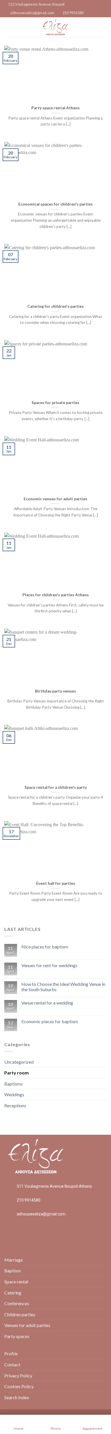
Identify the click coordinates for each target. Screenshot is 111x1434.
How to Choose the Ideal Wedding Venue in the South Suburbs (63, 986)
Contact (12, 1364)
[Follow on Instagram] (103, 30)
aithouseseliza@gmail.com (41, 1214)
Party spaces (16, 1336)
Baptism (12, 1270)
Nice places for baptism (44, 946)
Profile (11, 1353)
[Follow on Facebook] (103, 23)
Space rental (16, 1281)
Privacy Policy (18, 1375)
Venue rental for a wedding (47, 1002)
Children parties (19, 1314)
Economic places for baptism (49, 1021)
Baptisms (13, 1083)
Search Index (16, 1397)
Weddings (14, 1094)
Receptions (15, 1105)
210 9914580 (28, 1200)
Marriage (13, 1259)
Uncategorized (19, 1062)
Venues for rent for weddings (49, 965)
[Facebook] (14, 1232)
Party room (16, 1072)
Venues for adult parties (27, 1325)
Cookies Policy (19, 1386)
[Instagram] (30, 1232)
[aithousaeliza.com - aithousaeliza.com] (55, 27)
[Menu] (7, 27)
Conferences (16, 1303)
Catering (12, 1292)
